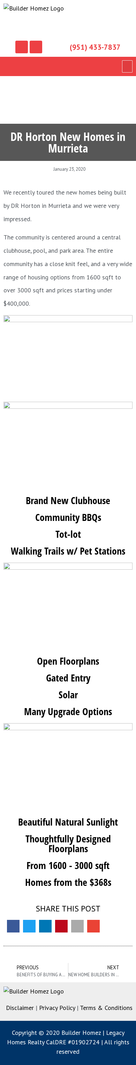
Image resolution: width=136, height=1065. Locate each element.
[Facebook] (21, 47)
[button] (127, 66)
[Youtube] (36, 47)
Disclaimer (20, 1008)
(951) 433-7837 (95, 47)
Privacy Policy (57, 1008)
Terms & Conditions (106, 1008)
